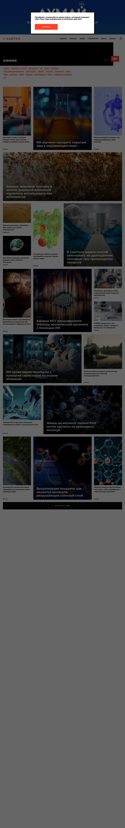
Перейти (46, 27)
